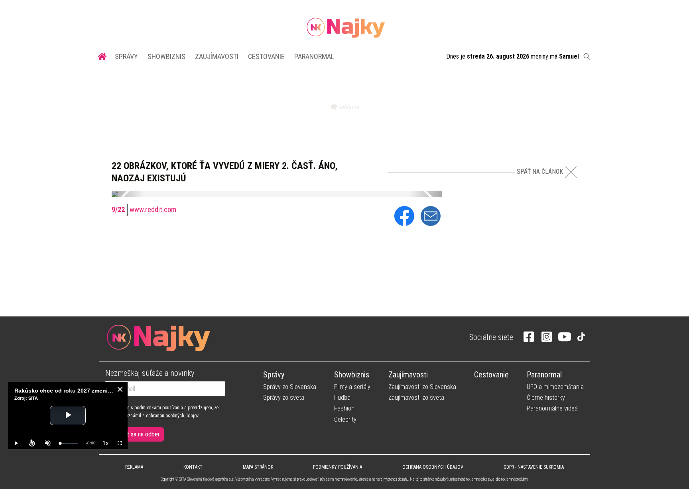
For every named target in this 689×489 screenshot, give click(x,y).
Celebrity (345, 419)
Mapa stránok (258, 467)
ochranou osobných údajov (172, 415)
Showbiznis (166, 56)
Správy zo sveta (283, 397)
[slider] (69, 443)
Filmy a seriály (352, 387)
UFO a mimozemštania (555, 387)
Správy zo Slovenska (289, 387)
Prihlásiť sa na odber (134, 434)
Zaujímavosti (216, 56)
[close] (120, 389)
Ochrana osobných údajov (432, 467)
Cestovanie (266, 56)
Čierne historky (546, 397)
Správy (126, 56)
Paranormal (314, 56)
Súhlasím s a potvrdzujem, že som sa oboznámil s (162, 411)
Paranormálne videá (552, 408)
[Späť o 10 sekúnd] (32, 443)
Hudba (342, 397)
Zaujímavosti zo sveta (416, 397)
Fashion (344, 408)
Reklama (134, 467)
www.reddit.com (153, 209)
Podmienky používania (337, 467)
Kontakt (193, 467)
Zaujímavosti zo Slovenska (422, 387)
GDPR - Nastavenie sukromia (534, 467)
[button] (128, 194)
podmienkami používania (158, 407)
